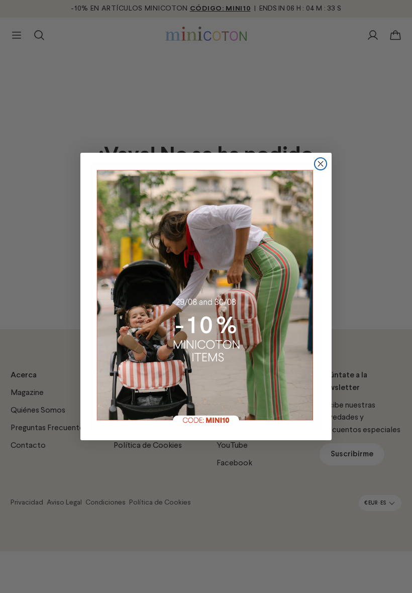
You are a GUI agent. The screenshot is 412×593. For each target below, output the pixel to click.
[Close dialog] (321, 164)
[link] (206, 296)
